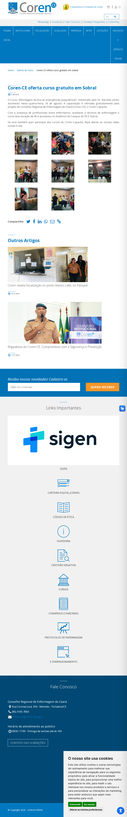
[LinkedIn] (40, 222)
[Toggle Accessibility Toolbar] (121, 811)
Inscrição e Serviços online (118, 44)
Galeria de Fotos (25, 70)
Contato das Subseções (27, 743)
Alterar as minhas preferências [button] (86, 809)
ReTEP (89, 30)
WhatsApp (43, 22)
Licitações (102, 30)
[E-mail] (52, 222)
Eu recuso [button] (89, 804)
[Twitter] (28, 222)
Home (11, 70)
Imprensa (76, 30)
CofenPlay (113, 22)
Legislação (60, 30)
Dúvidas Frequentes (94, 22)
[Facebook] (112, 6)
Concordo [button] (75, 804)
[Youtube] (116, 6)
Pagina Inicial (7, 35)
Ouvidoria (57, 22)
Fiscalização (42, 30)
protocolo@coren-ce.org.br (27, 717)
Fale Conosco (72, 22)
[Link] (59, 222)
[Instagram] (108, 6)
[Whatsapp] (120, 6)
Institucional (23, 30)
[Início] (32, 8)
